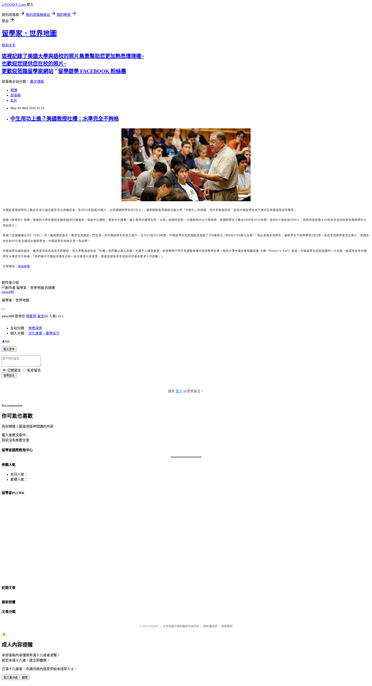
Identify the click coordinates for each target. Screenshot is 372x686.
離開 (25, 677)
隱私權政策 (210, 626)
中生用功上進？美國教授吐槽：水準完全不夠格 (64, 118)
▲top (5, 341)
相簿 (13, 90)
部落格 (15, 95)
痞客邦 (31, 316)
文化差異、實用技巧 (43, 333)
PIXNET (154, 626)
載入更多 (9, 349)
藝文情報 (37, 81)
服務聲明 (226, 626)
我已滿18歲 (10, 677)
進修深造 (35, 328)
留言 (40, 316)
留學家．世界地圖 (29, 33)
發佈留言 (9, 375)
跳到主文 (9, 45)
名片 (13, 100)
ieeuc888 (8, 292)
